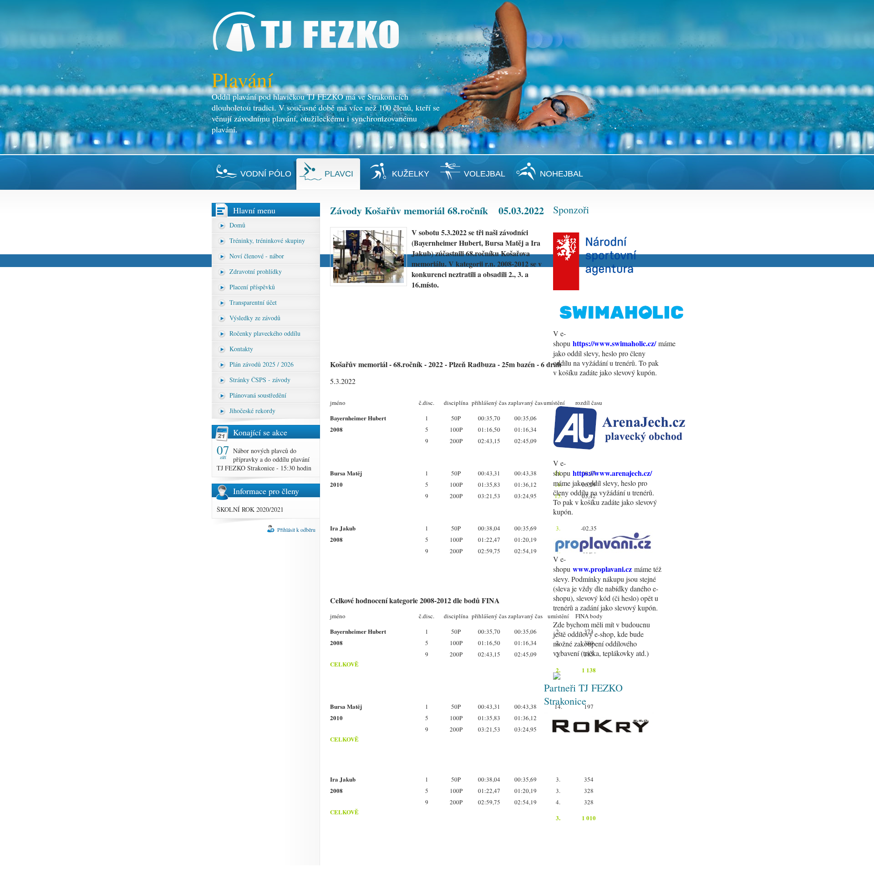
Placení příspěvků (252, 287)
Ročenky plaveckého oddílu (264, 333)
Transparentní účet (253, 302)
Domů (237, 225)
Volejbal (484, 173)
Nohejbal (561, 173)
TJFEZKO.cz (267, 871)
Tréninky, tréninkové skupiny (267, 240)
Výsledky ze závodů (254, 317)
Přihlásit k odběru (296, 529)
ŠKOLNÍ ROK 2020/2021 (250, 509)
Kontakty (241, 348)
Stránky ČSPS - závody (259, 379)
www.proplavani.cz (602, 569)
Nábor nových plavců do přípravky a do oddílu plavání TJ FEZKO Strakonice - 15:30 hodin (264, 459)
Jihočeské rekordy (252, 410)
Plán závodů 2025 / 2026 (261, 364)
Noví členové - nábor (256, 256)
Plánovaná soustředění (257, 395)
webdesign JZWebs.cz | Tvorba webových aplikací (608, 871)
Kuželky (410, 173)
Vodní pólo (265, 173)
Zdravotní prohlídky (255, 271)
